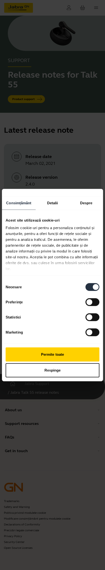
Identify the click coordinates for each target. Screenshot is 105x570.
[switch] (92, 302)
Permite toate (52, 354)
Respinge (52, 370)
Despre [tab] (86, 203)
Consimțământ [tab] (18, 203)
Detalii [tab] (52, 203)
